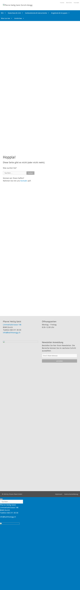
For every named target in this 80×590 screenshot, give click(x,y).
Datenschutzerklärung (71, 494)
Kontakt (76, 3)
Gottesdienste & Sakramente (36, 13)
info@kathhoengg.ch (11, 332)
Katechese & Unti (14, 13)
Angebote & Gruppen (59, 13)
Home (62, 3)
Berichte (69, 3)
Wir (2, 13)
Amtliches (18, 18)
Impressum (58, 494)
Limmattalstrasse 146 (12, 324)
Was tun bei (5, 18)
